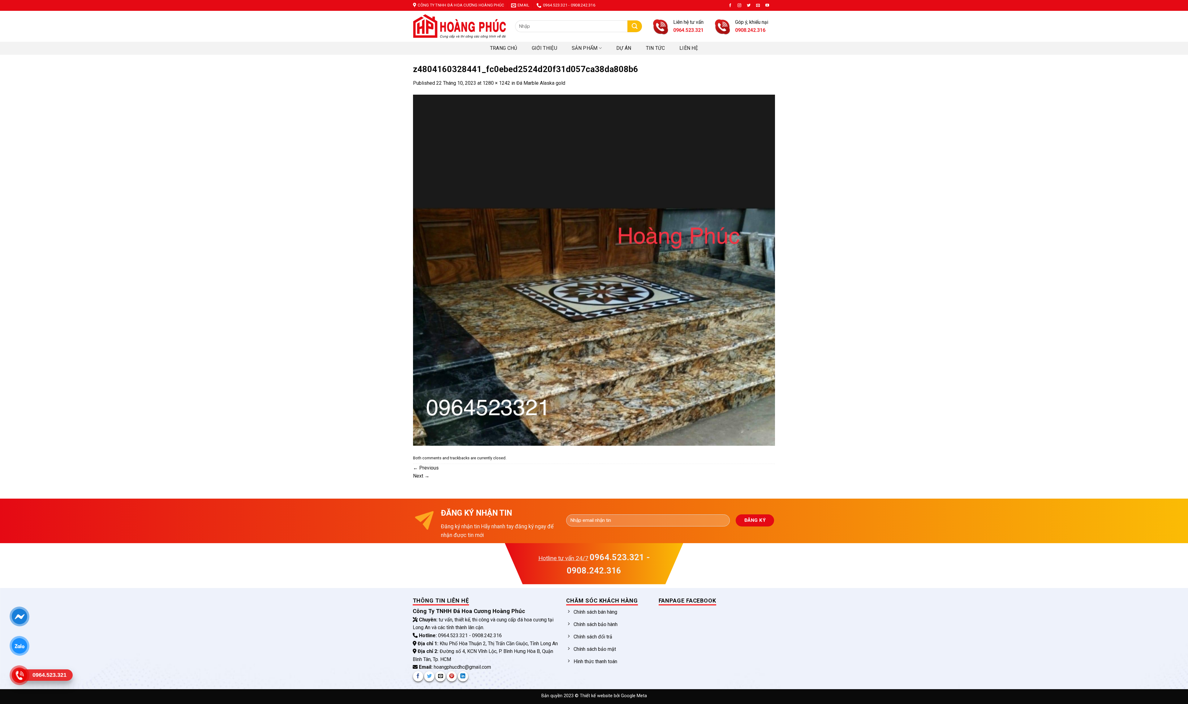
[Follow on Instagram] (739, 5)
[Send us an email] (758, 5)
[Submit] (634, 26)
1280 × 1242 (496, 83)
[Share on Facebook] (418, 676)
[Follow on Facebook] (730, 5)
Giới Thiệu (544, 48)
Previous (426, 468)
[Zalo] (19, 646)
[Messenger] (19, 616)
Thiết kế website (597, 695)
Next (421, 476)
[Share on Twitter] (429, 676)
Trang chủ (503, 48)
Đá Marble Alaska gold (540, 83)
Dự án (623, 48)
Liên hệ (688, 48)
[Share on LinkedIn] (463, 676)
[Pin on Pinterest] (452, 676)
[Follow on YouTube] (767, 5)
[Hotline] (19, 675)
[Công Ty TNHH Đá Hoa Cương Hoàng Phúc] (459, 26)
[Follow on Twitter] (748, 5)
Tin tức (655, 48)
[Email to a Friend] (440, 676)
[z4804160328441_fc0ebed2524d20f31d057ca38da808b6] (594, 270)
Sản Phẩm (585, 48)
